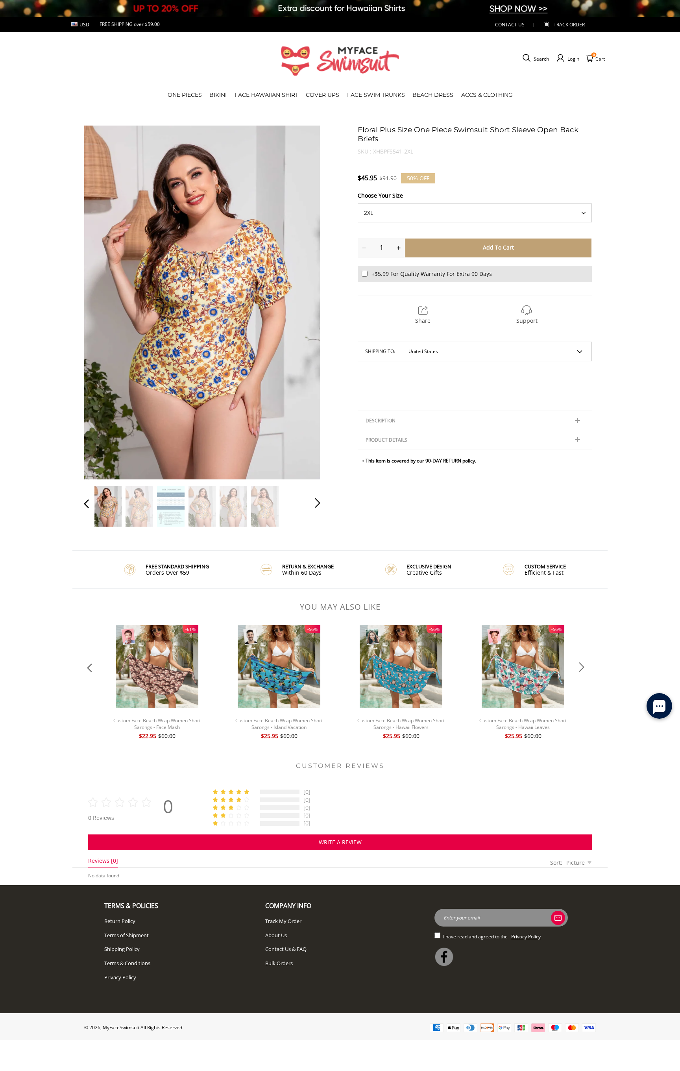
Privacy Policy (120, 977)
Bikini (218, 94)
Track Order (569, 24)
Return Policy (119, 921)
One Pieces (185, 94)
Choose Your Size (380, 195)
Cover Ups (322, 94)
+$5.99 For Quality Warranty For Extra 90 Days (431, 273)
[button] (102, 299)
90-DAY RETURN (443, 460)
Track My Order (283, 921)
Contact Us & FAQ (286, 949)
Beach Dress (432, 94)
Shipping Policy (122, 949)
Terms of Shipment (126, 935)
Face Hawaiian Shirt (266, 94)
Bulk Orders (279, 963)
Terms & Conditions (127, 963)
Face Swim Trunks (376, 94)
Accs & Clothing (487, 94)
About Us (276, 935)
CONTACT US (510, 24)
